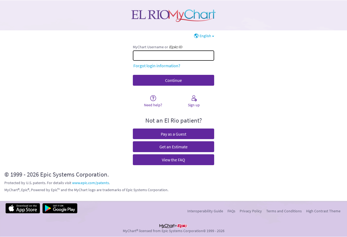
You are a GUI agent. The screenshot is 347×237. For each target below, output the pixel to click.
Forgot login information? (156, 65)
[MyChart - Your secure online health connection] (173, 15)
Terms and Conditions (284, 211)
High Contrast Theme (323, 211)
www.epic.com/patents (90, 182)
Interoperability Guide (205, 211)
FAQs (231, 211)
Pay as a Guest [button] (173, 134)
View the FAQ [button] (173, 159)
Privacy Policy (251, 211)
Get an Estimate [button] (173, 146)
